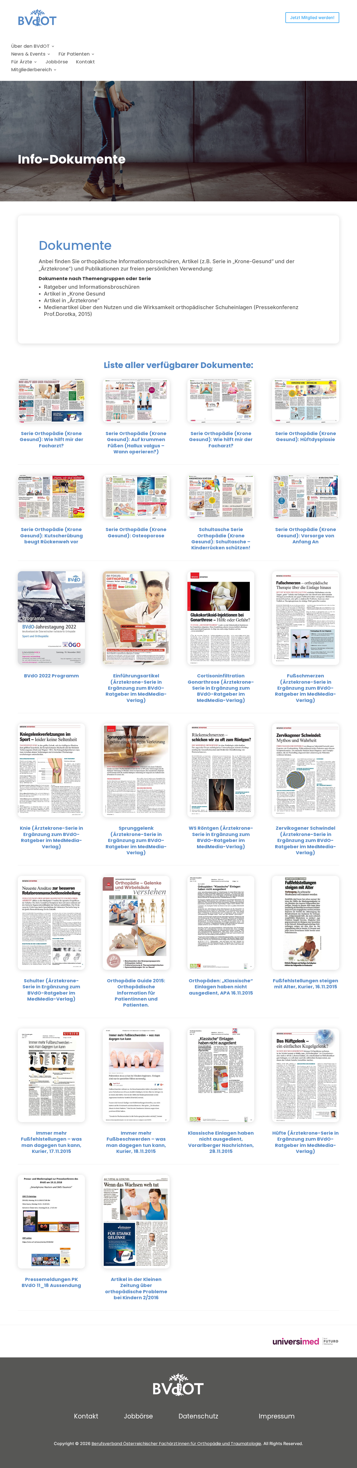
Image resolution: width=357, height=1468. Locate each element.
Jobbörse (56, 62)
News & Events (28, 54)
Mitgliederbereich (31, 70)
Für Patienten (74, 54)
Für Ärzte (21, 62)
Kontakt (85, 62)
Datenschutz (198, 1416)
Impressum (277, 1416)
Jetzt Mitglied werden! (312, 17)
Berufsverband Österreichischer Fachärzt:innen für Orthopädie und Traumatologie (176, 1444)
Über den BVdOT (30, 46)
